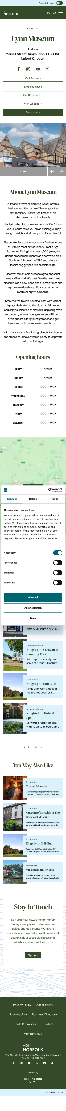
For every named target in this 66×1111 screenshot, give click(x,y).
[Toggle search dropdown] (54, 12)
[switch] (57, 562)
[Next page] (35, 747)
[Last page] (41, 747)
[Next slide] (61, 171)
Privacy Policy (22, 1005)
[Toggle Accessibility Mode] (59, 3)
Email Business (33, 86)
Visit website (31, 103)
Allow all (33, 597)
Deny (33, 618)
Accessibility (44, 1005)
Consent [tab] (12, 499)
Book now (32, 112)
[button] (60, 12)
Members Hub (33, 1033)
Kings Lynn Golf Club (41, 684)
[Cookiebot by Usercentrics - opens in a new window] (48, 490)
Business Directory (44, 1014)
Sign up (32, 955)
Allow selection (33, 607)
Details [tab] (33, 499)
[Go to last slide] (52, 171)
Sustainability (18, 1014)
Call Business (33, 78)
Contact (47, 1024)
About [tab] (54, 499)
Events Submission (25, 1024)
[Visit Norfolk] (11, 12)
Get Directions (31, 95)
